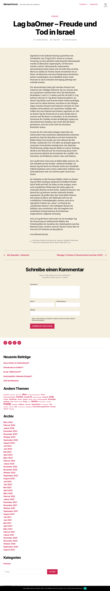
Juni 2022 (7, 484)
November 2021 (10, 505)
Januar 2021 (8, 535)
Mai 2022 (7, 487)
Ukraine (11, 406)
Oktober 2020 (9, 544)
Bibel (24, 394)
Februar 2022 (9, 496)
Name (32, 301)
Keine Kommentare (71, 40)
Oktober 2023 (9, 437)
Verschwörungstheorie (41, 407)
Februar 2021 (9, 532)
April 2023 (7, 455)
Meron (52, 242)
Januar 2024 (8, 428)
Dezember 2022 (10, 467)
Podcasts (82, 4)
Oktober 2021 (9, 508)
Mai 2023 (7, 452)
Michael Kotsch (10, 4)
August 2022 (9, 478)
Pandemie (48, 401)
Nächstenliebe (42, 401)
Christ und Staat (9, 397)
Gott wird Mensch (11, 381)
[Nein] (108, 588)
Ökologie (11, 409)
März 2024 (8, 422)
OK (85, 588)
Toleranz (5, 406)
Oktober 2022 (9, 473)
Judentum (60, 240)
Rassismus (15, 404)
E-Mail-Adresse (61, 301)
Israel (54, 240)
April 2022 (7, 490)
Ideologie (52, 399)
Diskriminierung (37, 397)
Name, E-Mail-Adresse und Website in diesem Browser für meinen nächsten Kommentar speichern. (53, 319)
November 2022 (10, 470)
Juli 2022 (7, 481)
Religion (21, 404)
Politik (7, 403)
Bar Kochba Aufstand (39, 240)
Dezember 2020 (10, 538)
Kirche (20, 401)
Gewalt (25, 399)
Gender (19, 399)
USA (15, 407)
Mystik (57, 242)
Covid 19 (28, 397)
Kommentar (34, 284)
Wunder (53, 407)
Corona (19, 397)
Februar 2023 (9, 461)
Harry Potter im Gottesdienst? (16, 363)
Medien (34, 401)
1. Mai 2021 (56, 40)
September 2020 (10, 547)
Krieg (25, 401)
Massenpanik (45, 242)
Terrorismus (45, 404)
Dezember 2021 (10, 502)
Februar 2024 (9, 425)
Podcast (55, 16)
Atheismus (12, 394)
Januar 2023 (8, 464)
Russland (28, 404)
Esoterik (45, 397)
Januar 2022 (8, 499)
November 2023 (10, 434)
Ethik (51, 397)
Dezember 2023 (10, 431)
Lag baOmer (36, 242)
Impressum (94, 4)
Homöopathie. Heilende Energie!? (17, 376)
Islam (11, 401)
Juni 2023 (7, 449)
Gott (30, 399)
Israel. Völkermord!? (12, 372)
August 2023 (9, 443)
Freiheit (5, 399)
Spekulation (36, 404)
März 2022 (8, 493)
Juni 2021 (7, 520)
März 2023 (8, 458)
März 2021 (7, 529)
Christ (43, 394)
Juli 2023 (7, 446)
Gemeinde (13, 399)
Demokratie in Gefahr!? (13, 367)
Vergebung (29, 406)
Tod (69, 242)
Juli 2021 (7, 517)
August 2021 (9, 514)
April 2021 (7, 526)
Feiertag (49, 240)
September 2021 (10, 511)
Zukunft (5, 409)
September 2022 (10, 476)
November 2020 (10, 541)
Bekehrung (18, 394)
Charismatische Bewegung (34, 394)
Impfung (6, 401)
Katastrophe (74, 240)
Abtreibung (6, 394)
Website (32, 310)
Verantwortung (21, 406)
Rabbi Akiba (63, 242)
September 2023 (10, 440)
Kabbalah (67, 240)
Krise (29, 401)
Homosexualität (42, 399)
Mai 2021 (7, 523)
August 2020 (9, 550)
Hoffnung (35, 399)
